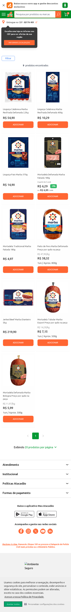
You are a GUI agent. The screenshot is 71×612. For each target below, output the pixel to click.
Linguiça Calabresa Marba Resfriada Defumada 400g (50, 111)
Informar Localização (19, 43)
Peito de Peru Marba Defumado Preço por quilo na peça (52, 248)
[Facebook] (21, 531)
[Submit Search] (58, 14)
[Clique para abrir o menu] (4, 14)
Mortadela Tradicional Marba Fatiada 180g (17, 248)
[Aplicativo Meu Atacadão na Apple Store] (47, 514)
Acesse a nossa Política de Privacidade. (24, 597)
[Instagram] (28, 531)
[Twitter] (35, 531)
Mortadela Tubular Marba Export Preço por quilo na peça (52, 321)
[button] (44, 604)
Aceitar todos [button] (13, 604)
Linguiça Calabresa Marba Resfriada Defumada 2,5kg (16, 111)
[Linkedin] (50, 531)
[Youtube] (42, 531)
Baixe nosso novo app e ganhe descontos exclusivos (36, 5)
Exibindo (33, 447)
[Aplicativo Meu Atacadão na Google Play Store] (24, 514)
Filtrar (8, 58)
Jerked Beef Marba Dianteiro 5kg (17, 321)
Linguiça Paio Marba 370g (15, 174)
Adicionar (18, 125)
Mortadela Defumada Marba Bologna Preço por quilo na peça (16, 395)
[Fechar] (3, 5)
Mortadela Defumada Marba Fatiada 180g (51, 176)
